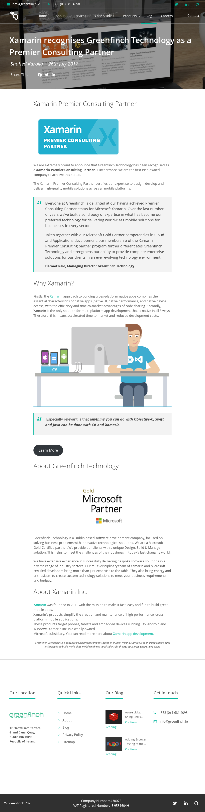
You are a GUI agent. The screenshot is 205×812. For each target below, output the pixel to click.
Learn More (48, 450)
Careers (167, 16)
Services (80, 16)
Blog (149, 16)
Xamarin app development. (133, 633)
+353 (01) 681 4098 (65, 4)
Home (42, 16)
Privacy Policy (72, 734)
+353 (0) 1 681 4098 (173, 712)
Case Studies (104, 16)
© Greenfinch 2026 (18, 803)
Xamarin (56, 296)
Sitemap (68, 742)
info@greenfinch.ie (25, 4)
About (60, 16)
